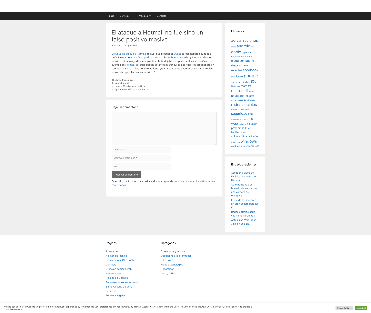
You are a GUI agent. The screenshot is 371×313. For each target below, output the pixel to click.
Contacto (161, 15)
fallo (233, 77)
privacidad (251, 100)
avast (117, 83)
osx (251, 95)
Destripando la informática (176, 255)
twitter (235, 132)
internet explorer (242, 82)
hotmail (125, 83)
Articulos (143, 15)
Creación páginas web (119, 268)
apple (236, 52)
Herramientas (114, 273)
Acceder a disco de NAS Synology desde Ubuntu (243, 176)
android (243, 46)
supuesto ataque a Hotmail (130, 53)
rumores (235, 109)
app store (247, 52)
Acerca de (112, 251)
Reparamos (167, 268)
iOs (253, 81)
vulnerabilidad (239, 136)
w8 (250, 136)
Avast (177, 53)
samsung (245, 109)
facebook (250, 70)
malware (246, 85)
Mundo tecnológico (124, 80)
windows (249, 141)
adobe (233, 47)
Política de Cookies (117, 277)
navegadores (240, 96)
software (242, 124)
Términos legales (116, 295)
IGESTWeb (167, 260)
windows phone (239, 146)
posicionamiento (238, 100)
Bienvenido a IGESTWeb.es (121, 260)
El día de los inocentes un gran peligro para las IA (245, 204)
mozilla (251, 91)
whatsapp (235, 142)
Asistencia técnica (116, 255)
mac (238, 86)
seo (250, 113)
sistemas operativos (238, 119)
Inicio (111, 15)
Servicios (125, 15)
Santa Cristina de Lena (119, 286)
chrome (248, 56)
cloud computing (242, 60)
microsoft (240, 90)
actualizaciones (244, 40)
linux (233, 86)
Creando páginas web (174, 251)
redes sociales (244, 104)
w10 (255, 136)
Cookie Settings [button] (344, 308)
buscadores (237, 56)
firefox (239, 76)
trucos (248, 128)
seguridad (239, 113)
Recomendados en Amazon (122, 282)
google (251, 75)
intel (232, 82)
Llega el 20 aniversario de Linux (130, 86)
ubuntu (244, 132)
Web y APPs (168, 273)
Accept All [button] (361, 308)
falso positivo (145, 57)
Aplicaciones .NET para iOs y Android (133, 89)
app (252, 47)
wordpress (253, 145)
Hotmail (129, 64)
